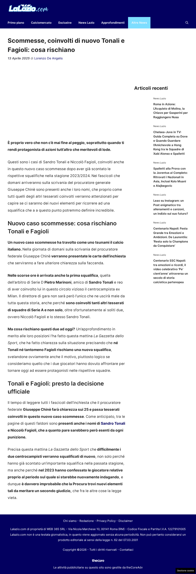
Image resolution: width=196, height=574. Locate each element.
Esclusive (65, 22)
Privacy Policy (106, 521)
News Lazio (86, 22)
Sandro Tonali (112, 423)
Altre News (139, 22)
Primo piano (16, 22)
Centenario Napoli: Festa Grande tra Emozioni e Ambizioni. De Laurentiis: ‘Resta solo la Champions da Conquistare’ (170, 237)
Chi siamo (70, 521)
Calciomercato (41, 22)
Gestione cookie (185, 570)
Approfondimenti (113, 22)
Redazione (86, 521)
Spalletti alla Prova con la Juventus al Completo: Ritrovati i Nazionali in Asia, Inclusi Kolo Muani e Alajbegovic (170, 177)
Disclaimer (125, 521)
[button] (187, 22)
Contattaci (126, 549)
